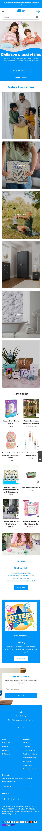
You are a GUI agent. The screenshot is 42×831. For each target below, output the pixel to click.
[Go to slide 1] (18, 727)
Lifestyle (5, 746)
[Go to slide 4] (23, 727)
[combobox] (16, 17)
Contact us (26, 746)
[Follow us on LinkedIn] (18, 799)
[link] (21, 115)
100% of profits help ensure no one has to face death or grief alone (21, 4)
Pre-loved (5, 750)
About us (26, 743)
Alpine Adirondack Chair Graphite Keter (10, 523)
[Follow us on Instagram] (9, 799)
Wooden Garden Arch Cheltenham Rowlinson (31, 422)
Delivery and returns (29, 750)
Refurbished (6, 754)
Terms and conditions (30, 757)
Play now (21, 658)
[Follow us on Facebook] (4, 799)
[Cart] (37, 11)
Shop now (21, 70)
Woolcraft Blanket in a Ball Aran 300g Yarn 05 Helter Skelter (11, 455)
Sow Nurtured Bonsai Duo (31, 487)
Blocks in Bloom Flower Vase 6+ (11, 422)
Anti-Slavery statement (30, 769)
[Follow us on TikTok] (14, 799)
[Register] (31, 786)
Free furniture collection (30, 754)
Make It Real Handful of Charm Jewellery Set (31, 523)
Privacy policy (27, 761)
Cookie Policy (27, 765)
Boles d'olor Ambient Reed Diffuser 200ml (31, 454)
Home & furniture (7, 743)
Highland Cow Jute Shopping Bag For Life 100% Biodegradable (11, 489)
